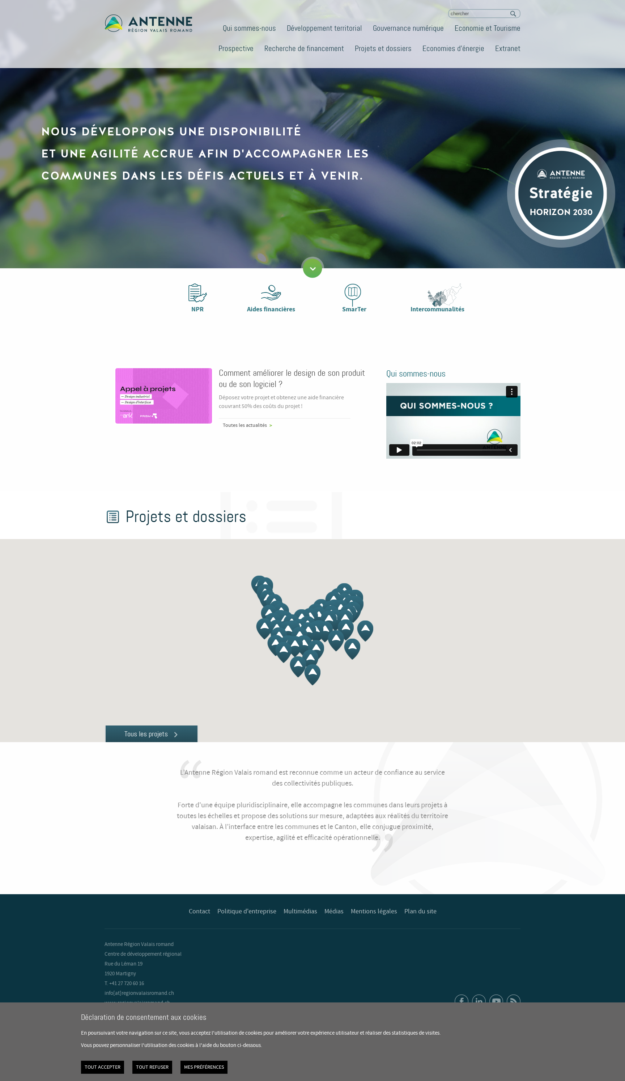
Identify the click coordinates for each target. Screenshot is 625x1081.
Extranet (507, 48)
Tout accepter (102, 1067)
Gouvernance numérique (408, 28)
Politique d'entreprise (246, 911)
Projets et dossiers (383, 48)
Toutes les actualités (245, 425)
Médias (334, 911)
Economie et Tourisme (487, 28)
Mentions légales (374, 911)
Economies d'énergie (453, 48)
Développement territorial (324, 28)
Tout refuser (152, 1067)
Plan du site (420, 911)
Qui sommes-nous (249, 28)
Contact (199, 911)
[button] (324, 631)
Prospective (236, 48)
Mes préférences (204, 1067)
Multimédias (300, 911)
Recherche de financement (304, 48)
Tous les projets (146, 734)
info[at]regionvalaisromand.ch (139, 993)
